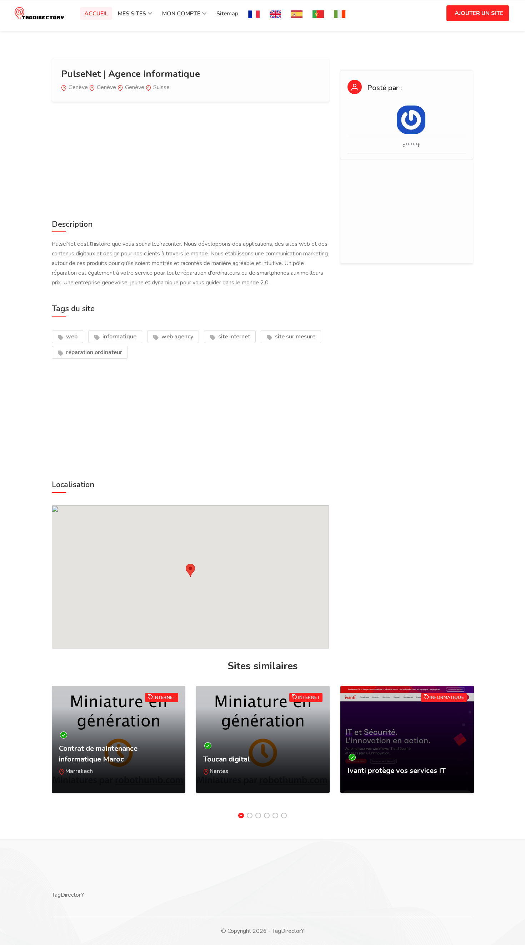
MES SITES (132, 14)
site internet (233, 337)
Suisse (161, 87)
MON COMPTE (181, 14)
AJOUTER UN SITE (479, 13)
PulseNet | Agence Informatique (130, 74)
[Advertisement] (190, 159)
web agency (176, 337)
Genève (78, 87)
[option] (118, 746)
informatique (118, 337)
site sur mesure (294, 337)
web (71, 337)
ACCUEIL (96, 14)
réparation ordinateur (93, 352)
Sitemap (227, 14)
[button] (190, 570)
